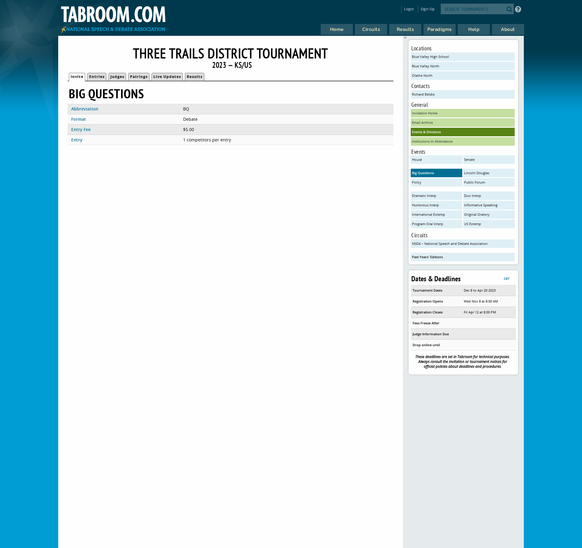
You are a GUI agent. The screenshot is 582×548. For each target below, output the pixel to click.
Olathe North (422, 75)
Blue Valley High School (430, 56)
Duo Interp (472, 195)
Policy (416, 182)
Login (409, 9)
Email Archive (422, 122)
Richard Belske (423, 94)
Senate (469, 159)
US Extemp (472, 224)
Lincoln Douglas (476, 173)
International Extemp (428, 214)
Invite (77, 76)
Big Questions (423, 173)
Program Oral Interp (427, 224)
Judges (117, 76)
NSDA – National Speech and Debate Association (450, 243)
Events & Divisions (426, 132)
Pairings (139, 76)
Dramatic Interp (424, 195)
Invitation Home (424, 113)
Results (194, 76)
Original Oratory (477, 214)
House (417, 159)
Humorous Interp (425, 205)
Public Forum (474, 182)
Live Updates (167, 76)
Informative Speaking (480, 205)
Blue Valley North (425, 66)
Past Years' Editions (427, 257)
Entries (97, 76)
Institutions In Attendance (432, 141)
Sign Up (427, 9)
